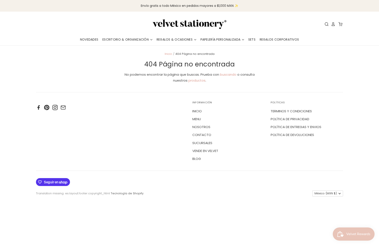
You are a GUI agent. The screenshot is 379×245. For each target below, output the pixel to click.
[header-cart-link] (339, 24)
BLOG (196, 158)
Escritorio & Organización (126, 39)
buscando (228, 74)
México (326, 193)
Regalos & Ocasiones (175, 39)
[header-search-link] (325, 24)
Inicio (168, 54)
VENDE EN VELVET (205, 150)
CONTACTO (201, 134)
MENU (196, 119)
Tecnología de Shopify (127, 193)
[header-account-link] (332, 24)
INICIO (197, 111)
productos (197, 80)
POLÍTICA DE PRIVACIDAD (290, 119)
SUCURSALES (202, 143)
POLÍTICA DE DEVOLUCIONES (292, 134)
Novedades (89, 39)
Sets (252, 39)
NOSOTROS (201, 127)
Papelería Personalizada (220, 39)
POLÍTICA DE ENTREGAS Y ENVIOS (296, 127)
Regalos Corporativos (279, 39)
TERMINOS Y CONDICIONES (291, 111)
